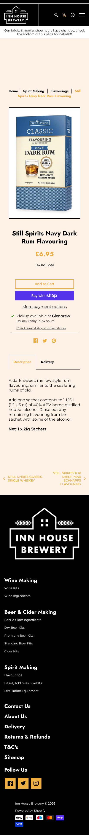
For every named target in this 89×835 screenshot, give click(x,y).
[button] (56, 15)
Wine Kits (11, 588)
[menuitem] (56, 15)
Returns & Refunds (27, 736)
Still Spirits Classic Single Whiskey (25, 478)
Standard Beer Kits (18, 643)
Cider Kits (11, 651)
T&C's (11, 747)
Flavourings (59, 90)
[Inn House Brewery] (16, 15)
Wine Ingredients (17, 596)
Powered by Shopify (30, 810)
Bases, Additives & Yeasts (23, 683)
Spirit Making (20, 667)
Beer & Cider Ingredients (22, 620)
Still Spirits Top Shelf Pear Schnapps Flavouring (67, 478)
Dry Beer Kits (14, 628)
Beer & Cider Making (30, 612)
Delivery (14, 726)
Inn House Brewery (29, 803)
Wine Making (20, 580)
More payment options (44, 306)
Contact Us (17, 706)
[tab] (22, 362)
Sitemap (14, 757)
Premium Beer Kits (18, 636)
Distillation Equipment (21, 691)
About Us (15, 716)
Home (13, 90)
